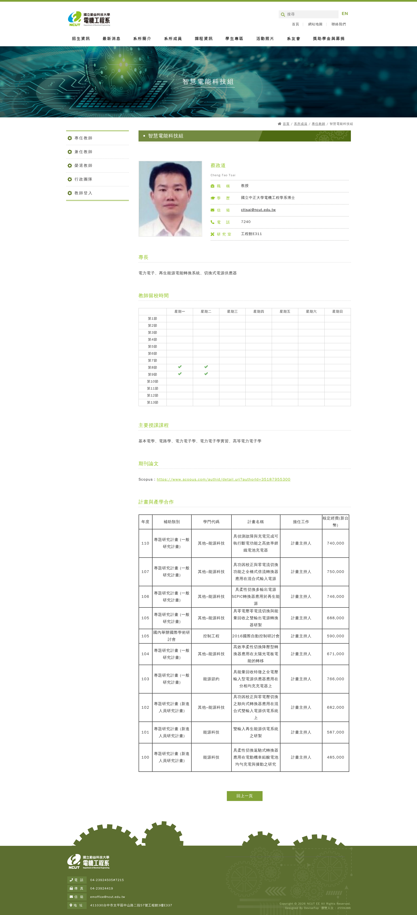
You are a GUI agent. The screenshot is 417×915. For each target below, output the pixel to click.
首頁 (295, 24)
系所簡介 (142, 38)
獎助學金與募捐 (329, 38)
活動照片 (265, 38)
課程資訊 (204, 38)
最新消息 (112, 38)
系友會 (294, 38)
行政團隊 (84, 179)
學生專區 (234, 38)
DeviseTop (311, 908)
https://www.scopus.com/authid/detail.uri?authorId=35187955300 (224, 479)
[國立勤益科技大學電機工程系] (88, 869)
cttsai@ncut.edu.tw (258, 210)
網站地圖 (315, 24)
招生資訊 (81, 38)
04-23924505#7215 (107, 880)
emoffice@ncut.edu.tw (107, 897)
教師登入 (84, 193)
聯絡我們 (339, 24)
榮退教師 (84, 165)
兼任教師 (84, 151)
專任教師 (318, 124)
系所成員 (173, 38)
